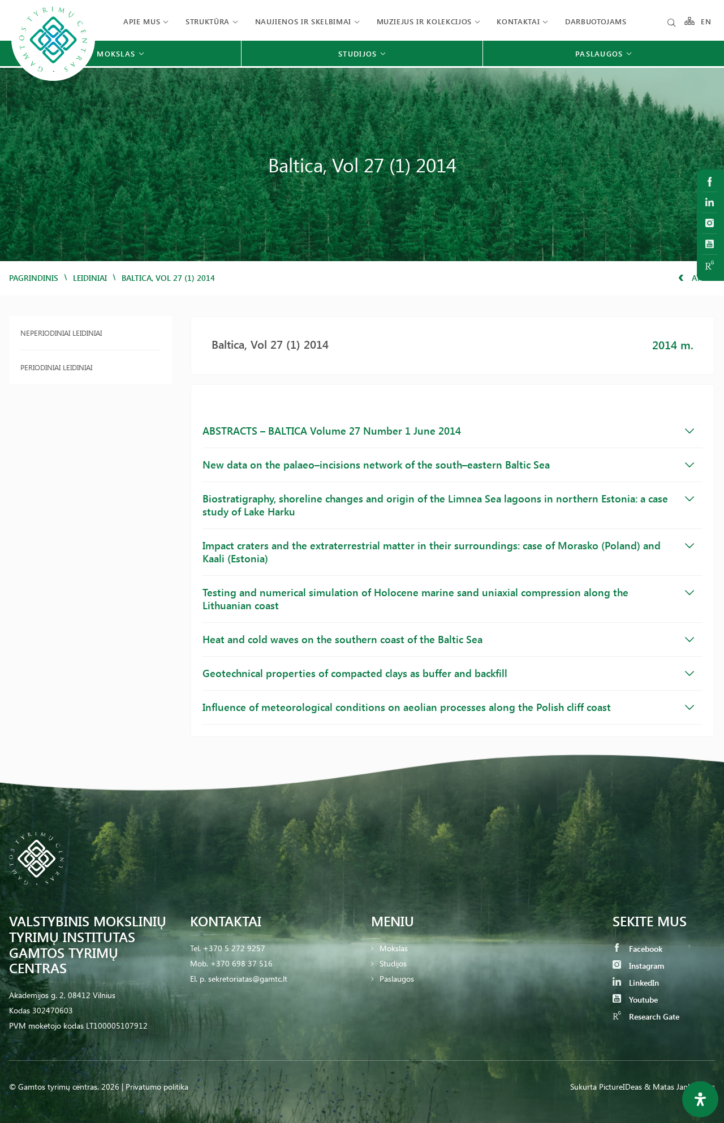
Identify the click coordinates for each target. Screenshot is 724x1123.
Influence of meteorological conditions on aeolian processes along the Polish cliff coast (406, 707)
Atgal (702, 277)
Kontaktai (518, 21)
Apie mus (141, 21)
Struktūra (208, 21)
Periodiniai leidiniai (56, 367)
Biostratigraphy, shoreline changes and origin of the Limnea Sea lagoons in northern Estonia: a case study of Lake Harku (435, 505)
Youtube (642, 999)
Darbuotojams (596, 21)
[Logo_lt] (53, 79)
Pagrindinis (33, 277)
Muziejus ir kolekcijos (424, 21)
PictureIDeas (620, 1086)
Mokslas (394, 948)
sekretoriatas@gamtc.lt (247, 978)
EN (706, 21)
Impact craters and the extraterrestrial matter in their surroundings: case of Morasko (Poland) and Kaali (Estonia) (431, 552)
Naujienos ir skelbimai (303, 21)
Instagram (645, 965)
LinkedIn (643, 982)
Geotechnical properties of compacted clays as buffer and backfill (354, 673)
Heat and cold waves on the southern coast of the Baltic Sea (342, 639)
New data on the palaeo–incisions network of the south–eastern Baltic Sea (376, 464)
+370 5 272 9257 (234, 948)
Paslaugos (397, 978)
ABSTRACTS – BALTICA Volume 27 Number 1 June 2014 (331, 430)
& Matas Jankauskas (679, 1086)
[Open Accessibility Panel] (700, 1099)
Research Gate (653, 1016)
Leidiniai (90, 277)
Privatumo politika (157, 1086)
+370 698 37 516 (241, 963)
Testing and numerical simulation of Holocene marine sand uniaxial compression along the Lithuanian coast (415, 599)
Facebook (644, 948)
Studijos (393, 963)
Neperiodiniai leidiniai (61, 332)
